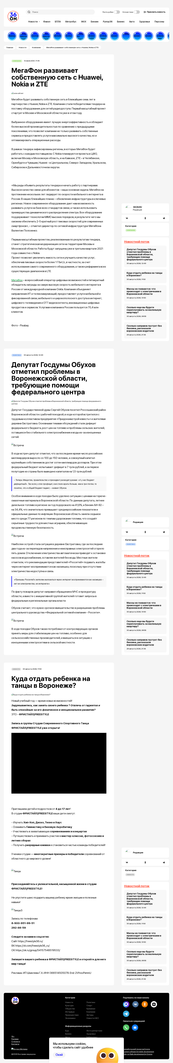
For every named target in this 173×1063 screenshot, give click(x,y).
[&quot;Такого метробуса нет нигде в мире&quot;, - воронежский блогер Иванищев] (12, 36)
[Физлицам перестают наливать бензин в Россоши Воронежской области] (148, 36)
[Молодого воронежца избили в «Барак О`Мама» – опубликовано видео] (126, 36)
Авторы (89, 1015)
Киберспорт (92, 1037)
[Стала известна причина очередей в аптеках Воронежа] (23, 36)
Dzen (154, 1004)
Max (126, 1004)
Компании (36, 47)
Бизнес (121, 21)
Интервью (70, 1012)
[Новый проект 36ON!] (80, 36)
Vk (135, 1004)
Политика (17, 355)
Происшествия (72, 1015)
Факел (46, 21)
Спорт (89, 1005)
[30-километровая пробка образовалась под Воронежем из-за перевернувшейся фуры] (69, 36)
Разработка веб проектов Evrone (136, 1049)
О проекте (15, 1041)
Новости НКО (92, 1018)
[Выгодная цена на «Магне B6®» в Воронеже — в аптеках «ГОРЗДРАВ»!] (34, 36)
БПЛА (58, 21)
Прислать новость (156, 12)
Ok (144, 1004)
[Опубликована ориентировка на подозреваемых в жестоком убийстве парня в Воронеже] (103, 36)
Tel (126, 1027)
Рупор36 (107, 21)
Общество (70, 1008)
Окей (59, 1055)
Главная (9, 47)
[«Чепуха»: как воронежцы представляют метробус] (57, 36)
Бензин (94, 21)
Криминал (90, 1008)
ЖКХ (83, 21)
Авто (132, 21)
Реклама (14, 1039)
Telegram (126, 1014)
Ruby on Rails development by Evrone (137, 1054)
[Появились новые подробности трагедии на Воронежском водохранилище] (160, 36)
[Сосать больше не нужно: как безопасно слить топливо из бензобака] (114, 36)
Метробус (70, 21)
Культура (69, 1005)
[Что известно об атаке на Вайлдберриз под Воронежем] (46, 36)
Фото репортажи (94, 1030)
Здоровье (144, 21)
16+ (12, 1036)
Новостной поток (136, 241)
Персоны (159, 21)
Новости (33, 21)
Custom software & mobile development (138, 1052)
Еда (67, 1030)
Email (135, 1027)
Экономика (70, 1018)
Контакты (15, 1044)
